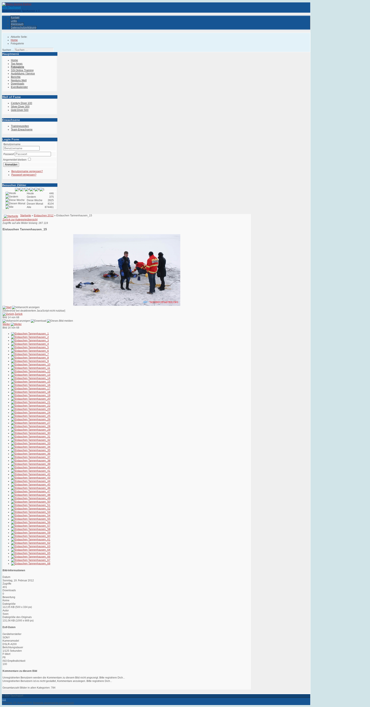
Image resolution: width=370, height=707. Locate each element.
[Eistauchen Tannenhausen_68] (30, 563)
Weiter (6, 324)
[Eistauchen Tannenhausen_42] (30, 474)
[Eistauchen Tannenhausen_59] (30, 532)
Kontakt (15, 17)
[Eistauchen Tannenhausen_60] (30, 536)
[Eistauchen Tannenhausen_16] (30, 385)
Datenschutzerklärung (23, 27)
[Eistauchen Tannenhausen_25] (30, 416)
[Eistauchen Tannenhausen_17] (30, 388)
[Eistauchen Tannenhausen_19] (30, 395)
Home (14, 60)
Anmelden (11, 164)
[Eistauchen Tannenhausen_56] (30, 522)
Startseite (25, 215)
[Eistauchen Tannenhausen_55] (30, 518)
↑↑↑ (4, 699)
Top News (16, 63)
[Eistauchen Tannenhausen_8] (30, 357)
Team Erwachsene (22, 129)
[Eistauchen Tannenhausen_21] (30, 402)
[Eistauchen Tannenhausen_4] (30, 343)
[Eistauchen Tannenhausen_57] (30, 525)
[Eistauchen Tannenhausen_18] (30, 391)
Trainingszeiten (20, 126)
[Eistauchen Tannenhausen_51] (30, 505)
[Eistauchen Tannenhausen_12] (30, 371)
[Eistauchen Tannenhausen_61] (30, 539)
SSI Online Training (22, 70)
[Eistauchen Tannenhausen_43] (30, 477)
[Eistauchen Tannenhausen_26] (30, 419)
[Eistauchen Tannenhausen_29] (30, 429)
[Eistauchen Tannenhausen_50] (30, 501)
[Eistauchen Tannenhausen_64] (30, 549)
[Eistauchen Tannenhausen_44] (30, 481)
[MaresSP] (16, 4)
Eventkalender (19, 87)
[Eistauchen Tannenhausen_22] (30, 405)
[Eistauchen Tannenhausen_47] (30, 491)
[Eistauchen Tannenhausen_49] (30, 498)
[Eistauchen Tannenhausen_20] (30, 398)
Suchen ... (8, 49)
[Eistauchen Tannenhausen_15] (30, 381)
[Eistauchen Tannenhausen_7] (30, 354)
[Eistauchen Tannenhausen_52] (30, 508)
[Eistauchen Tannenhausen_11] (30, 367)
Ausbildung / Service (23, 73)
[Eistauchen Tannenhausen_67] (30, 560)
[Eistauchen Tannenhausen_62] (30, 542)
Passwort (9, 154)
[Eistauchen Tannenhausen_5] (30, 347)
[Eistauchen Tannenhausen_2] (30, 337)
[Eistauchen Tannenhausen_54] (30, 515)
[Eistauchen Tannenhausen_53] (30, 512)
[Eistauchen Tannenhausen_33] (30, 443)
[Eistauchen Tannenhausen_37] (30, 457)
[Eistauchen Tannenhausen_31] (30, 436)
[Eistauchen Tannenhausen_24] (30, 412)
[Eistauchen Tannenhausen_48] (30, 494)
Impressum (17, 24)
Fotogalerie (17, 66)
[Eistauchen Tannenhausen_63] (30, 546)
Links (14, 20)
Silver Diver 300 (20, 106)
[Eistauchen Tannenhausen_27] (30, 422)
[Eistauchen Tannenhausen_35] (30, 450)
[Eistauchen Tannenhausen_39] (30, 464)
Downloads (17, 83)
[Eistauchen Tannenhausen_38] (30, 460)
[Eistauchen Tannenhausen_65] (30, 553)
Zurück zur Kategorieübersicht (20, 219)
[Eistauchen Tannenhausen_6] (30, 350)
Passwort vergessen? (23, 174)
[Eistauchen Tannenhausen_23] (30, 409)
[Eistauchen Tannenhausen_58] (30, 529)
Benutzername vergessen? (27, 171)
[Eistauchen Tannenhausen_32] (30, 440)
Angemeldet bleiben (15, 159)
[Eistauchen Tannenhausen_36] (30, 453)
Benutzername (12, 144)
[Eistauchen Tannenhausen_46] (30, 488)
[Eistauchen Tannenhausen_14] (30, 378)
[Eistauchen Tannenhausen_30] (30, 433)
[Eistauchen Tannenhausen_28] (30, 426)
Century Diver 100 (21, 103)
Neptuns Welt (19, 80)
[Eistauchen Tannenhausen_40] (30, 467)
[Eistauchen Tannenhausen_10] (30, 364)
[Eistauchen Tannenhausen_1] (30, 333)
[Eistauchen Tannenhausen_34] (30, 446)
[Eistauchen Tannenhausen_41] (30, 470)
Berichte (16, 76)
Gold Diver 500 (19, 110)
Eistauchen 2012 (44, 215)
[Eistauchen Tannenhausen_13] (30, 374)
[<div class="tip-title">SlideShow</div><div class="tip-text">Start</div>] (7, 307)
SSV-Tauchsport (11, 7)
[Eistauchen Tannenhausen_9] (30, 361)
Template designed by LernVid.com (53, 702)
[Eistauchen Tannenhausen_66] (30, 556)
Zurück (18, 313)
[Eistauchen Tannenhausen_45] (30, 484)
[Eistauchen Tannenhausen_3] (30, 340)
